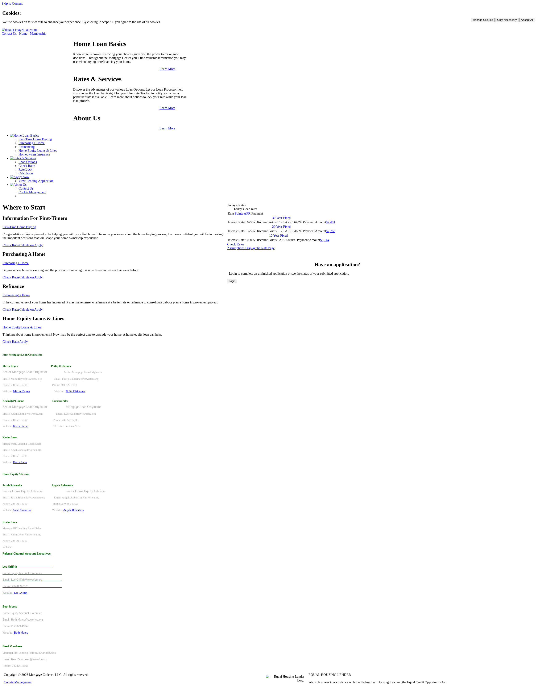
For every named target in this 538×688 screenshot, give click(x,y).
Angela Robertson (73, 509)
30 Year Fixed (281, 218)
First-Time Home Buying (35, 139)
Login (232, 281)
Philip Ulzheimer (75, 391)
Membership (38, 33)
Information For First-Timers (35, 218)
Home (23, 33)
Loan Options (27, 162)
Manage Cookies (483, 19)
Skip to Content (12, 3)
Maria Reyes (21, 391)
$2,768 (330, 231)
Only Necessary (507, 19)
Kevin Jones (20, 462)
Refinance (13, 286)
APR (247, 213)
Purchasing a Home (31, 143)
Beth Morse (21, 632)
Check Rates (26, 165)
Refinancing (26, 147)
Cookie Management (32, 192)
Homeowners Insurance (34, 154)
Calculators (25, 173)
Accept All (527, 19)
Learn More (167, 69)
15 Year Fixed (278, 235)
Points (239, 213)
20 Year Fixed (281, 226)
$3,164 (324, 240)
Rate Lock (25, 169)
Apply (38, 245)
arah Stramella (23, 509)
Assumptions (236, 248)
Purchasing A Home (24, 254)
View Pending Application (36, 181)
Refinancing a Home (16, 295)
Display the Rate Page (260, 248)
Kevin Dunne (20, 426)
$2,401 (330, 222)
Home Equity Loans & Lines (37, 150)
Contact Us (9, 33)
